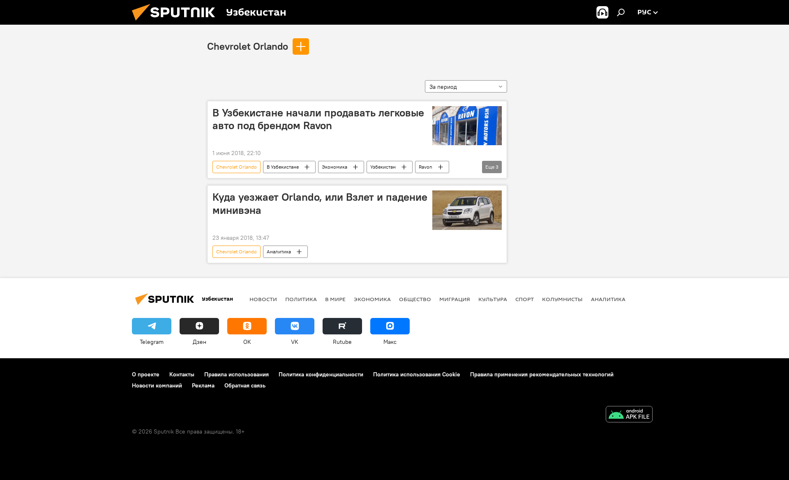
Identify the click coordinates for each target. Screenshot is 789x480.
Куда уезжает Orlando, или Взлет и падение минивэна (319, 203)
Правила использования (236, 374)
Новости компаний (157, 385)
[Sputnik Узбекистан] (176, 22)
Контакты (181, 374)
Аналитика (279, 251)
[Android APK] (629, 415)
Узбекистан (383, 167)
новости (263, 299)
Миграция (454, 299)
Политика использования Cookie (416, 374)
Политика (301, 299)
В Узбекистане (283, 167)
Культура (492, 299)
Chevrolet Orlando (247, 46)
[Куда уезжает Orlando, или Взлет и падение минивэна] (467, 210)
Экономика (334, 167)
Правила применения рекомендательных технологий (542, 374)
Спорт (524, 299)
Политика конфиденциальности (321, 374)
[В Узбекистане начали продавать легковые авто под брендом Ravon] (467, 125)
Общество (415, 299)
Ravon (425, 167)
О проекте (145, 374)
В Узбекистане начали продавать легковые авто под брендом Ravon (318, 119)
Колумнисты (562, 299)
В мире (335, 299)
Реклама (203, 385)
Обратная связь (244, 385)
